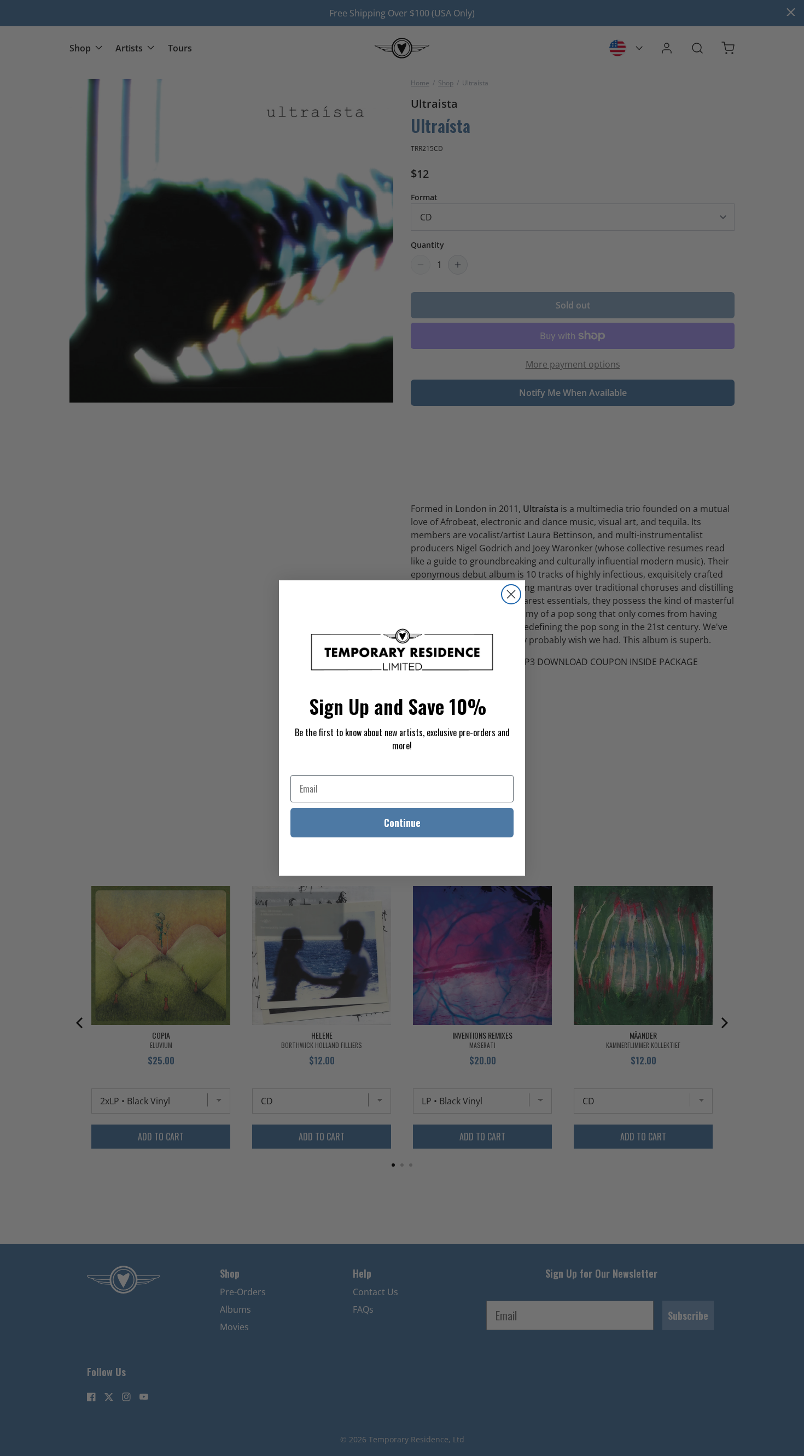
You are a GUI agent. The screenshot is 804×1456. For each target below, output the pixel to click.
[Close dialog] (511, 594)
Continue (402, 823)
